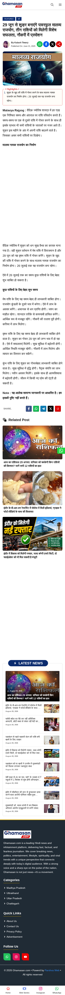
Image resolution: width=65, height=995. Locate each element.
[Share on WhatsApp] (36, 409)
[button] (52, 5)
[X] (52, 44)
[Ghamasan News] (12, 5)
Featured (9, 19)
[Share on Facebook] (29, 409)
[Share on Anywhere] (58, 409)
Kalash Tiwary (21, 42)
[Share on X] (51, 409)
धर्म (19, 19)
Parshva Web (52, 970)
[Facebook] (40, 44)
